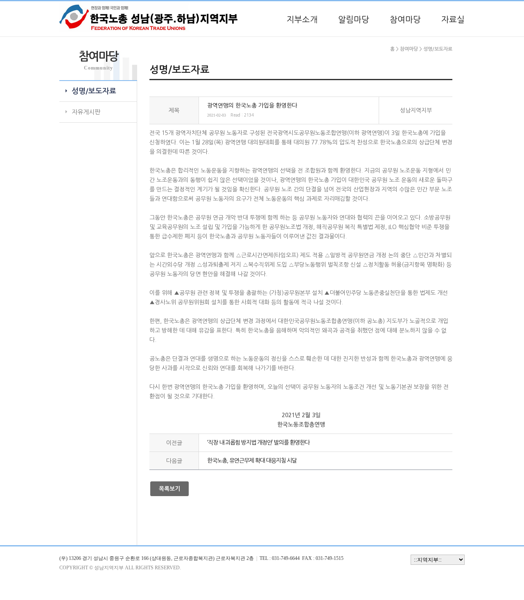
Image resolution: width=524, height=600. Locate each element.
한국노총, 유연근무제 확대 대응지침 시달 (252, 460)
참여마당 (405, 20)
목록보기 (169, 489)
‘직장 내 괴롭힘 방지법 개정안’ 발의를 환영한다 (258, 442)
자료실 (453, 20)
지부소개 (302, 20)
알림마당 (353, 20)
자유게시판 (86, 112)
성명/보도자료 (94, 91)
